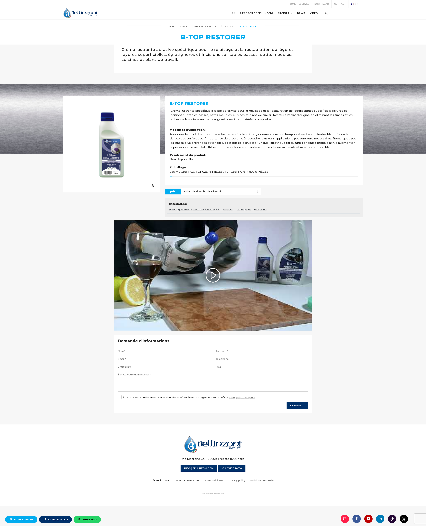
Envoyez (296, 405)
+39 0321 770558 (232, 468)
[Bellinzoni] (80, 13)
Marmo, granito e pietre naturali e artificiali (194, 209)
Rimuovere (260, 209)
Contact (340, 3)
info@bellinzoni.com (198, 468)
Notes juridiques (214, 480)
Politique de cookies (262, 480)
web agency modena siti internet (213, 494)
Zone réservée (299, 3)
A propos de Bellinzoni (256, 13)
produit (284, 13)
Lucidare (229, 26)
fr (356, 3)
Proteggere (244, 209)
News (301, 13)
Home (172, 26)
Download (321, 3)
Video (314, 13)
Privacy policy (237, 480)
